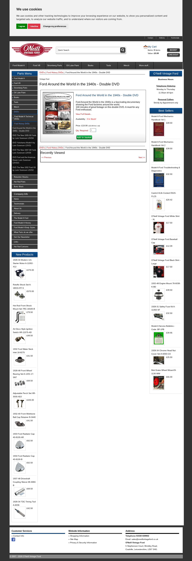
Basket (173, 50)
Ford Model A (19, 65)
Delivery (162, 38)
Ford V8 (36, 65)
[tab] (25, 78)
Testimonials (175, 38)
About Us (18, 208)
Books (90, 65)
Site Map (74, 539)
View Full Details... (84, 114)
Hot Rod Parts (19, 182)
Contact (150, 38)
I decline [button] (34, 26)
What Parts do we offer (23, 232)
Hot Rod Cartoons (21, 247)
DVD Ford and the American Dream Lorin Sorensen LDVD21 (24, 160)
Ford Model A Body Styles (24, 227)
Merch (126, 65)
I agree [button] (22, 26)
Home (16, 199)
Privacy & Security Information (83, 542)
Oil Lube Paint (72, 65)
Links (16, 242)
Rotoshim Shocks (21, 177)
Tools (108, 65)
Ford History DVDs (55, 72)
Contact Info (18, 536)
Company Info (21, 194)
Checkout (173, 55)
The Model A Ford (21, 218)
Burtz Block (18, 186)
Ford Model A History (22, 223)
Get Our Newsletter (22, 237)
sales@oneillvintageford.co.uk (145, 539)
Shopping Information (79, 536)
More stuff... (144, 65)
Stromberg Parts (54, 65)
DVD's (42, 72)
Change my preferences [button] (54, 26)
